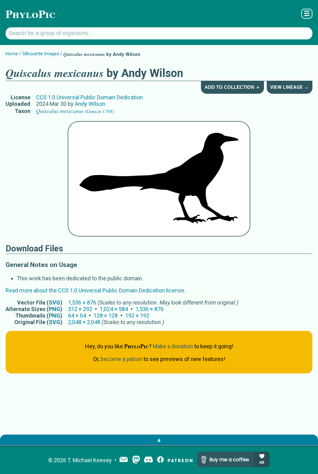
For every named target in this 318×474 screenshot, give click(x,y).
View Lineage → (289, 87)
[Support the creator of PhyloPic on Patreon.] (180, 460)
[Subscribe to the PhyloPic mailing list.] (123, 460)
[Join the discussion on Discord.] (148, 460)
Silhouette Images (40, 53)
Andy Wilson (90, 104)
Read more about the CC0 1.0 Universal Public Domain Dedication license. (95, 290)
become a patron (121, 359)
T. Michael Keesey (89, 460)
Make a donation (173, 346)
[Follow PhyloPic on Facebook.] (160, 460)
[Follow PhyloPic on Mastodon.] (136, 460)
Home (12, 53)
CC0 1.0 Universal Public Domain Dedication (89, 97)
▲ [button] (159, 439)
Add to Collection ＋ (232, 87)
